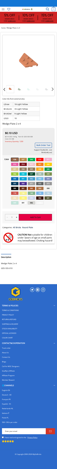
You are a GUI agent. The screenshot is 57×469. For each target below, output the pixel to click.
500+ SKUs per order (9, 422)
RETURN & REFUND (9, 319)
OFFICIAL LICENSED (9, 333)
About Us (5, 352)
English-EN (6, 390)
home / (4, 28)
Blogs (4, 362)
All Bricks (17, 227)
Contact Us (6, 357)
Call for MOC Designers (10, 366)
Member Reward (8, 380)
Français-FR (6, 399)
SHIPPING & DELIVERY (10, 324)
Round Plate (27, 227)
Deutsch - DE (7, 395)
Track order (6, 348)
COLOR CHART (7, 338)
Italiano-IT (5, 413)
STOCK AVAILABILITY (9, 329)
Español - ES (6, 404)
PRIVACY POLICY (8, 315)
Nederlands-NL (7, 408)
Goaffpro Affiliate (8, 371)
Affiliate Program (8, 375)
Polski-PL (5, 418)
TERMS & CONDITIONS (10, 310)
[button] (4, 89)
